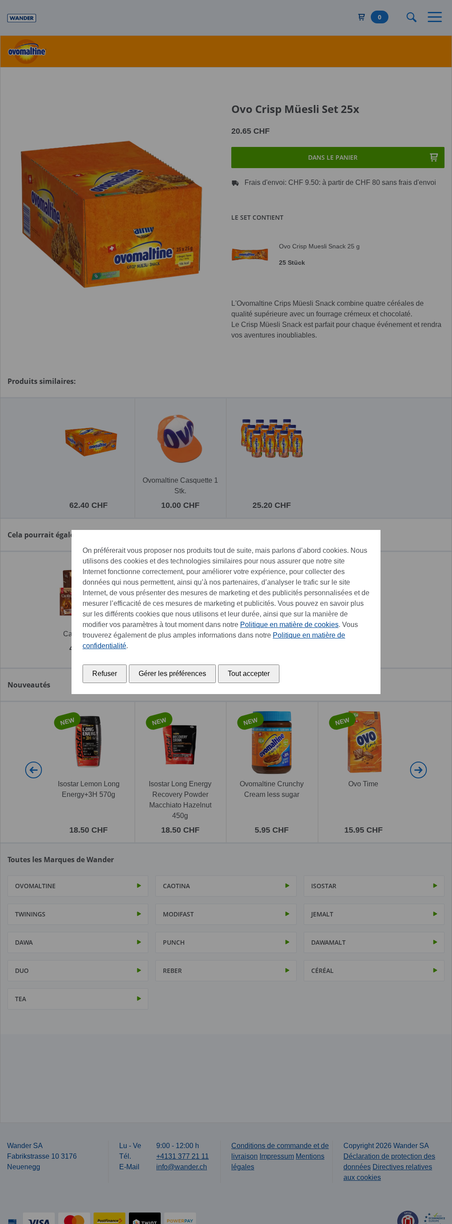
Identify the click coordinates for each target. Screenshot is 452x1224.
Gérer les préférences (172, 673)
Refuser (104, 673)
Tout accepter (249, 673)
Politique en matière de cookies (289, 624)
